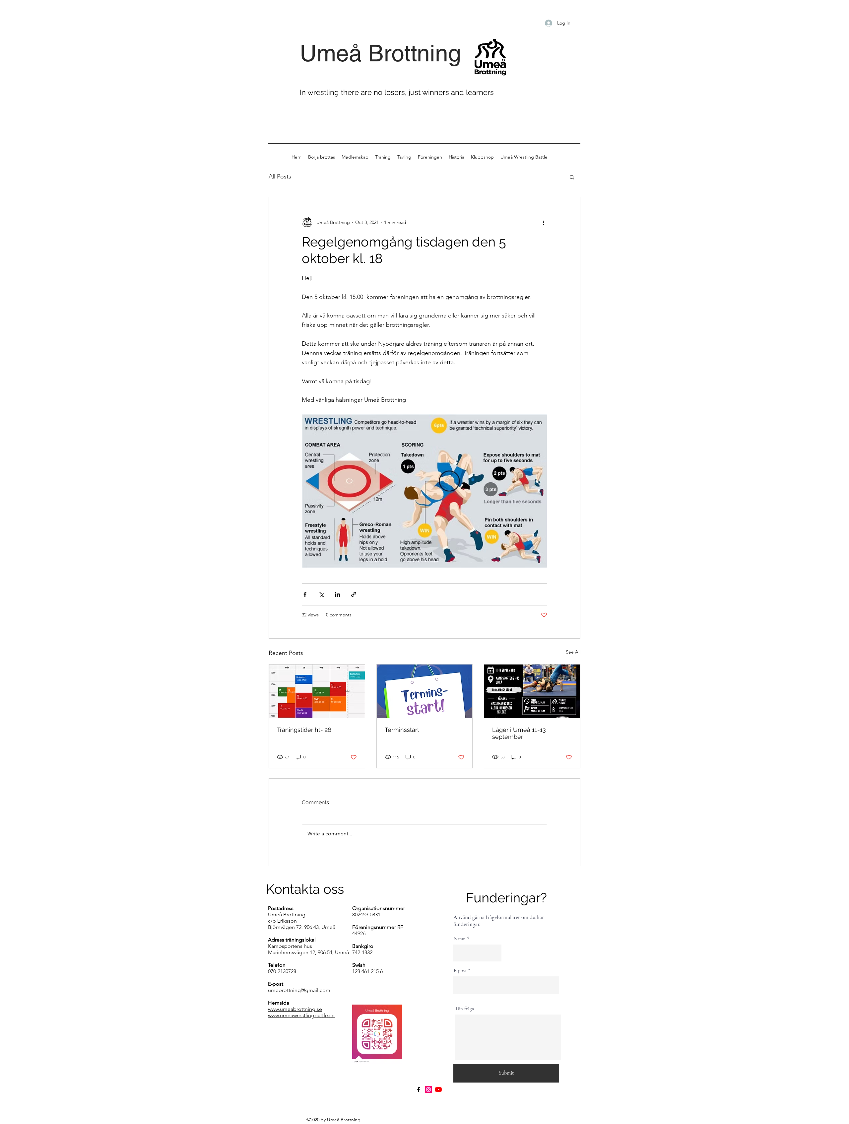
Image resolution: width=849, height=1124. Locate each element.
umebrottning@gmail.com (299, 990)
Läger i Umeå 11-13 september (519, 733)
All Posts (280, 176)
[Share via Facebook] (305, 594)
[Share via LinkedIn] (337, 594)
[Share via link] (354, 594)
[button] (572, 176)
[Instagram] (428, 1089)
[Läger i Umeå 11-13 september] (532, 691)
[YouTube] (438, 1089)
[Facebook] (418, 1089)
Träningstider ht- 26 (304, 729)
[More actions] (543, 222)
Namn (460, 938)
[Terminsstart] (425, 691)
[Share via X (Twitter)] (321, 594)
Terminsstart (402, 729)
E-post (460, 970)
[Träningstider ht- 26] (317, 691)
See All (573, 652)
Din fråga (465, 1008)
